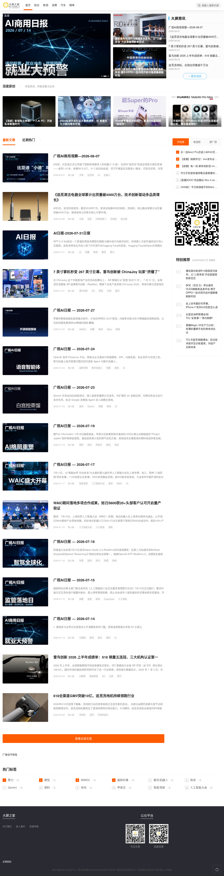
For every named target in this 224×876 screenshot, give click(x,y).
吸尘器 (124, 218)
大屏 (81, 174)
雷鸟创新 (83, 290)
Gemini (91, 406)
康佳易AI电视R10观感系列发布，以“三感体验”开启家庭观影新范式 (197, 274)
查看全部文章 (83, 738)
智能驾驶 (83, 483)
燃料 (81, 444)
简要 (87, 252)
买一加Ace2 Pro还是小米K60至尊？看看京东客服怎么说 (197, 152)
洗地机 (113, 218)
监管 (90, 598)
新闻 (95, 252)
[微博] (196, 223)
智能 (110, 527)
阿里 (81, 560)
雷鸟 (117, 290)
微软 (108, 637)
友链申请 (33, 826)
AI (99, 174)
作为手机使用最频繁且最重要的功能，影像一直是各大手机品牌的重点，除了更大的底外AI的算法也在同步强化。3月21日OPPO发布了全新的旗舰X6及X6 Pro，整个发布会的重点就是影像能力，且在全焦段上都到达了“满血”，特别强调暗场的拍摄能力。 (197, 173)
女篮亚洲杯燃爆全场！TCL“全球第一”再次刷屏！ (195, 316)
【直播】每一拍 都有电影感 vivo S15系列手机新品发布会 (197, 166)
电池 (116, 444)
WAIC (119, 483)
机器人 (107, 174)
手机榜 (180, 142)
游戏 (101, 290)
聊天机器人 (97, 367)
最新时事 (83, 367)
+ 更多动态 (194, 76)
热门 (28, 140)
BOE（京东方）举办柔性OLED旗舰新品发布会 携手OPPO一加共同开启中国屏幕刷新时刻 (197, 290)
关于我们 (7, 826)
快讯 (90, 444)
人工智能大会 (98, 483)
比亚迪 (91, 174)
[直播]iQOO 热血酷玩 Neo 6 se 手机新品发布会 (197, 180)
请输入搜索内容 (210, 5)
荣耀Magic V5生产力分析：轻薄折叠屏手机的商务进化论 (196, 328)
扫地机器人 (101, 218)
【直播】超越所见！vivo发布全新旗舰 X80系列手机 (197, 159)
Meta (109, 329)
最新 (9, 140)
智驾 (110, 483)
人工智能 (100, 527)
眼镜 (118, 329)
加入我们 (20, 826)
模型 (104, 252)
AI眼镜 (82, 676)
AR (93, 290)
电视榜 (197, 142)
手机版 (168, 869)
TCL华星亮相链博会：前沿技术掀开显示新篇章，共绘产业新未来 (197, 343)
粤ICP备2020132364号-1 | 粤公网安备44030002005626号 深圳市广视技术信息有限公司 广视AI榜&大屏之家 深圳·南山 (108, 869)
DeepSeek (109, 598)
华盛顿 (82, 637)
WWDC (82, 329)
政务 (81, 406)
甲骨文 (99, 444)
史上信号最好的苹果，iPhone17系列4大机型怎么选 (197, 305)
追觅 (90, 218)
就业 (100, 637)
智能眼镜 (93, 676)
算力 (112, 252)
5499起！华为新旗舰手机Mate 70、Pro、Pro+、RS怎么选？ (197, 187)
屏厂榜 (213, 142)
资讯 (98, 560)
